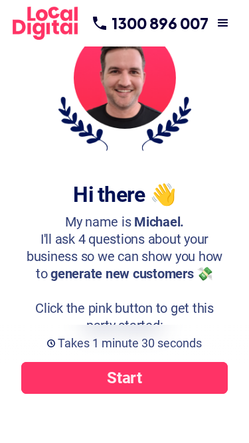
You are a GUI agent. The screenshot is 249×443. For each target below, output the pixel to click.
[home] (52, 23)
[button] (223, 23)
